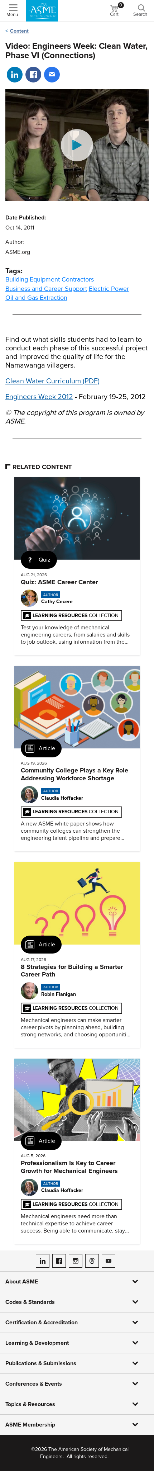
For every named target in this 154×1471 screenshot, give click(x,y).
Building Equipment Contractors (49, 279)
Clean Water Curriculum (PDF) (52, 381)
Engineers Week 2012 (39, 397)
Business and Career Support (46, 289)
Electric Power (109, 289)
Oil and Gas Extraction (36, 298)
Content (19, 31)
